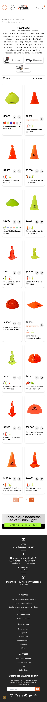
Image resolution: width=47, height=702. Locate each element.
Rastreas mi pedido (23, 658)
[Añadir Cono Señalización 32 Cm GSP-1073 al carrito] (42, 222)
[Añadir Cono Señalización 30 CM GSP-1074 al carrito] (19, 273)
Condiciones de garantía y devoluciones (23, 607)
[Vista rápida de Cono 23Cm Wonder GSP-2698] (37, 273)
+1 (20, 123)
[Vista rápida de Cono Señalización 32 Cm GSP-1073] (37, 222)
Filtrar (8, 78)
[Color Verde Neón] (4, 228)
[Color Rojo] (14, 123)
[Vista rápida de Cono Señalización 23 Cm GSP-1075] (37, 171)
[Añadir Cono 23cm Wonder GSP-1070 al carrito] (19, 171)
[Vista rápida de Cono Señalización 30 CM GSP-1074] (14, 273)
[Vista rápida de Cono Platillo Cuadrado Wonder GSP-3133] (42, 325)
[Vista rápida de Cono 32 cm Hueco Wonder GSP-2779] (37, 479)
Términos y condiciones (23, 603)
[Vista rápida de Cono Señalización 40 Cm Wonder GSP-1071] (14, 479)
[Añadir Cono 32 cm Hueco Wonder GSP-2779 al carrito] (42, 479)
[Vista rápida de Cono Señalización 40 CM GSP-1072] (14, 378)
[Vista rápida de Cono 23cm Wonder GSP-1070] (14, 171)
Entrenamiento (23, 629)
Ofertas (23, 648)
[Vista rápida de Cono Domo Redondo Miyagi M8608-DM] (37, 428)
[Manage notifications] (4, 697)
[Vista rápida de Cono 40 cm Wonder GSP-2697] (14, 428)
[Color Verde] (32, 126)
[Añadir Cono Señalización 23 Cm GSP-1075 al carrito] (42, 171)
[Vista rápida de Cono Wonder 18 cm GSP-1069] (42, 119)
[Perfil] (37, 7)
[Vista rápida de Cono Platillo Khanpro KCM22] (14, 222)
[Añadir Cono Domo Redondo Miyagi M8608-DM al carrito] (42, 428)
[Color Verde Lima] (8, 123)
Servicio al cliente (23, 618)
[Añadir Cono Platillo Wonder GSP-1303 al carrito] (19, 117)
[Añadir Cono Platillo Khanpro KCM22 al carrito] (19, 222)
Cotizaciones (23, 611)
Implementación (23, 640)
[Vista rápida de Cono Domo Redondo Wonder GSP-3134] (37, 378)
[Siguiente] (31, 500)
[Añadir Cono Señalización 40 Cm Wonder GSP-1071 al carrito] (19, 479)
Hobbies (23, 644)
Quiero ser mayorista (23, 662)
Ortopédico (23, 637)
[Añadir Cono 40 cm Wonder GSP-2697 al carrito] (19, 428)
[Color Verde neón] (32, 332)
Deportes (23, 633)
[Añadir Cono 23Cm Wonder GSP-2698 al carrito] (42, 273)
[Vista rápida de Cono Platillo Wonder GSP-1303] (14, 117)
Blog (23, 666)
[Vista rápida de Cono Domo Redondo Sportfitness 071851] (14, 324)
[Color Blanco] (17, 123)
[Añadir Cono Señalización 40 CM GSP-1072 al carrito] (19, 378)
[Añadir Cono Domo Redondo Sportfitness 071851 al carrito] (19, 324)
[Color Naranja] (4, 123)
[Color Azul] (11, 123)
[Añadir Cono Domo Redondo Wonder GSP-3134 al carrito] (42, 378)
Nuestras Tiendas (23, 615)
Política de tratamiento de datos (23, 599)
